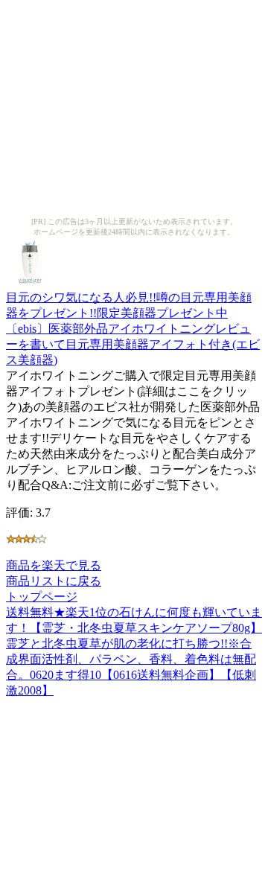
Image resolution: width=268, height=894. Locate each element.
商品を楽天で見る (53, 565)
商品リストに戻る (53, 581)
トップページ (41, 596)
